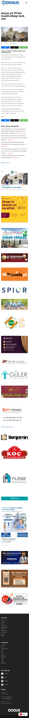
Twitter (5, 677)
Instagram (6, 681)
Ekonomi (3, 662)
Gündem (15, 43)
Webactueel (11, 716)
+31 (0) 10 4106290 (7, 697)
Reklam (2, 629)
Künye (2, 624)
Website (3, 716)
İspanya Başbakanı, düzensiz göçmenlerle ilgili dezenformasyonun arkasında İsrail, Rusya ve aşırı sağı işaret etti (13, 131)
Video (2, 653)
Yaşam (2, 650)
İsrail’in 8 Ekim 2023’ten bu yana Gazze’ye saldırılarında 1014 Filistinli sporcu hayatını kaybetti (14, 138)
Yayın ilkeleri (4, 625)
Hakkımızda (3, 620)
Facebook (6, 673)
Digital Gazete (5, 162)
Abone (2, 634)
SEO (6, 716)
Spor (2, 660)
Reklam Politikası (5, 627)
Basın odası (3, 630)
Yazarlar (3, 655)
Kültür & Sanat (4, 648)
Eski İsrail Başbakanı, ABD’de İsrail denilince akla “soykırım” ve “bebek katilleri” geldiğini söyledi (14, 151)
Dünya (11, 43)
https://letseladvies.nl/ (7, 427)
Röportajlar (3, 657)
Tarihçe (2, 622)
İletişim (2, 635)
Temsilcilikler (4, 632)
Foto (2, 652)
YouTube (5, 684)
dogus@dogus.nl (8, 698)
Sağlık (2, 658)
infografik (3, 663)
